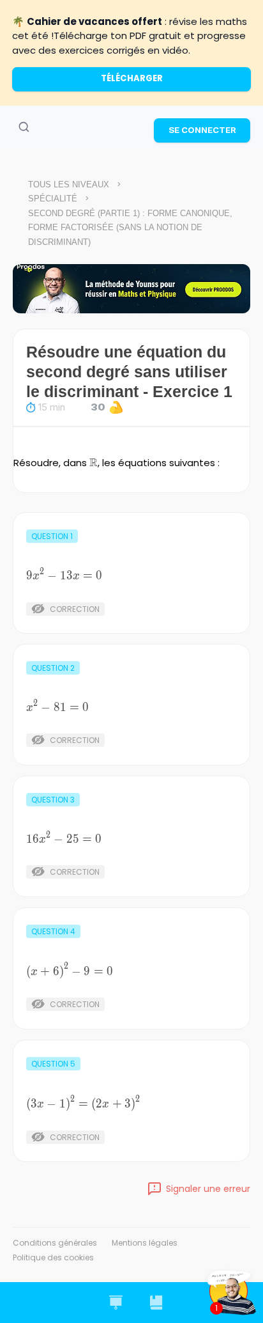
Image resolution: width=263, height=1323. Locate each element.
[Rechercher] (23, 127)
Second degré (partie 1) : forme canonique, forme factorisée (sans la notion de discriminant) (130, 227)
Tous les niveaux (68, 184)
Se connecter (202, 130)
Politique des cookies (53, 1257)
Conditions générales (55, 1242)
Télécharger (132, 78)
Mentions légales (144, 1242)
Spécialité (52, 198)
